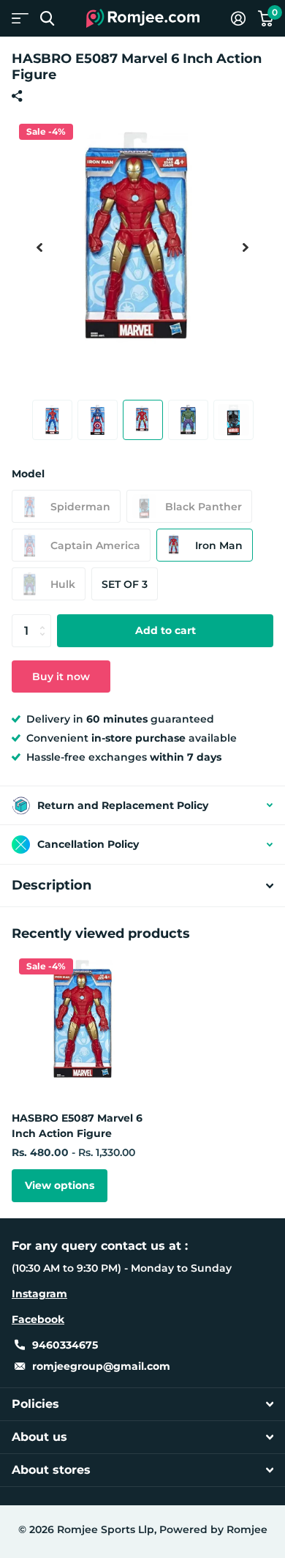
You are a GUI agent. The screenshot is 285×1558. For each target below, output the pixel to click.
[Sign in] (238, 18)
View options (59, 1185)
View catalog (20, 18)
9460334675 (65, 1345)
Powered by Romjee (213, 1529)
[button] (39, 247)
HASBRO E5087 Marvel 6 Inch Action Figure (77, 1125)
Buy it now (61, 676)
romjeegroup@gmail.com (101, 1366)
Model (28, 473)
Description (51, 885)
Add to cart (165, 630)
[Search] (47, 18)
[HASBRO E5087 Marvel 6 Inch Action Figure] (86, 1025)
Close (142, 1404)
